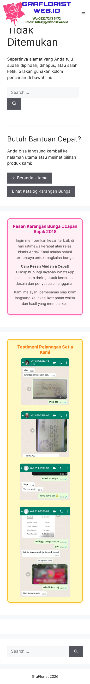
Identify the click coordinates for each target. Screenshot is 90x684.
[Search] (14, 104)
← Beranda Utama (30, 177)
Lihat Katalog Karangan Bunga (41, 191)
